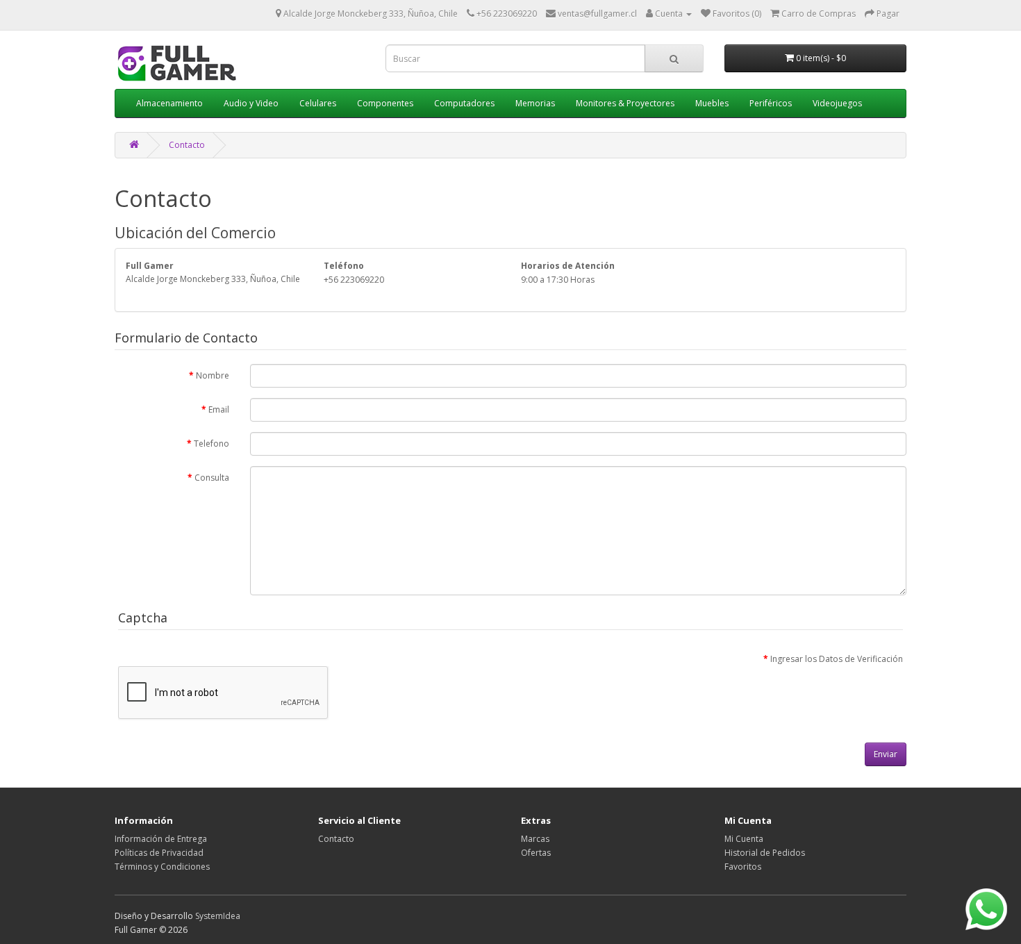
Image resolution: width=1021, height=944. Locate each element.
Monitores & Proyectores (625, 103)
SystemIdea (217, 916)
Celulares (317, 103)
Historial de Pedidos (764, 853)
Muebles (712, 103)
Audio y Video (251, 103)
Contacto (187, 145)
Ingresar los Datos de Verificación (836, 659)
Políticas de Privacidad (159, 853)
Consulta (211, 477)
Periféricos (770, 103)
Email (218, 409)
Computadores (464, 103)
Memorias (535, 103)
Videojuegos (837, 103)
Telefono (211, 443)
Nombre (212, 375)
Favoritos (742, 866)
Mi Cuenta (743, 839)
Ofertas (536, 853)
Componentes (385, 103)
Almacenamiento (169, 103)
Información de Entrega (161, 839)
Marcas (535, 839)
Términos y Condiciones (162, 866)
